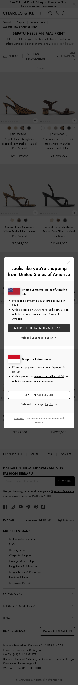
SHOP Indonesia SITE (39, 395)
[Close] (69, 262)
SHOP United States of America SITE (39, 328)
